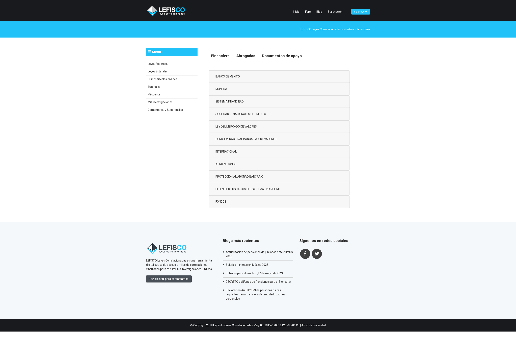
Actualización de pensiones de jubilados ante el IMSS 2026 (259, 254)
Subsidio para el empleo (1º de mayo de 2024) (255, 273)
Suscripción (335, 11)
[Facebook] (305, 254)
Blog (319, 11)
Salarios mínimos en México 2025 (247, 264)
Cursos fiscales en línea (162, 79)
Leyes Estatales (158, 71)
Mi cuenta (154, 94)
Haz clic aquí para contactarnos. (169, 278)
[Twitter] (317, 254)
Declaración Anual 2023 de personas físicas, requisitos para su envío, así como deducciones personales (255, 294)
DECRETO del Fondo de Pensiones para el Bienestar (258, 281)
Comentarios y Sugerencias (165, 109)
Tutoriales (154, 86)
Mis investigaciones (160, 102)
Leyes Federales (158, 63)
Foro (308, 11)
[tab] (220, 56)
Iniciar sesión (360, 11)
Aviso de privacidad (313, 325)
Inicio (296, 11)
